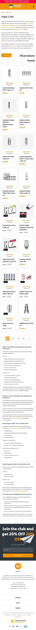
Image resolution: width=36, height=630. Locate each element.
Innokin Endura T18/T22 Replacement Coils (8, 123)
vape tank (19, 505)
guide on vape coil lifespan (13, 428)
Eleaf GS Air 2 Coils (8, 324)
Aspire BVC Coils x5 (26, 89)
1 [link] (7, 338)
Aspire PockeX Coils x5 (8, 158)
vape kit (27, 514)
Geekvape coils (5, 25)
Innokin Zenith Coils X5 (25, 260)
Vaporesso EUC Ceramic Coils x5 (9, 260)
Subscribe (18, 555)
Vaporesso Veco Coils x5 (9, 226)
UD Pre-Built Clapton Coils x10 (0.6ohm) (26, 227)
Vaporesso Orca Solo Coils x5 (9, 293)
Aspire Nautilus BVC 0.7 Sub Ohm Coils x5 (26, 159)
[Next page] (29, 338)
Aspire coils (29, 23)
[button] (2, 6)
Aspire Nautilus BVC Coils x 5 (9, 89)
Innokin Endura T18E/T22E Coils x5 (9, 193)
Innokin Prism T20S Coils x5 (25, 192)
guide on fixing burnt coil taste (20, 491)
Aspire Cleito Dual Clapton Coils (25, 122)
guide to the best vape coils (16, 418)
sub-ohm (20, 29)
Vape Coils (8, 12)
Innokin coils (17, 25)
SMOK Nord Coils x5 (26, 324)
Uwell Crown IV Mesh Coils (26, 293)
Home (3, 12)
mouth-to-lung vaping (7, 27)
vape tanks (13, 46)
